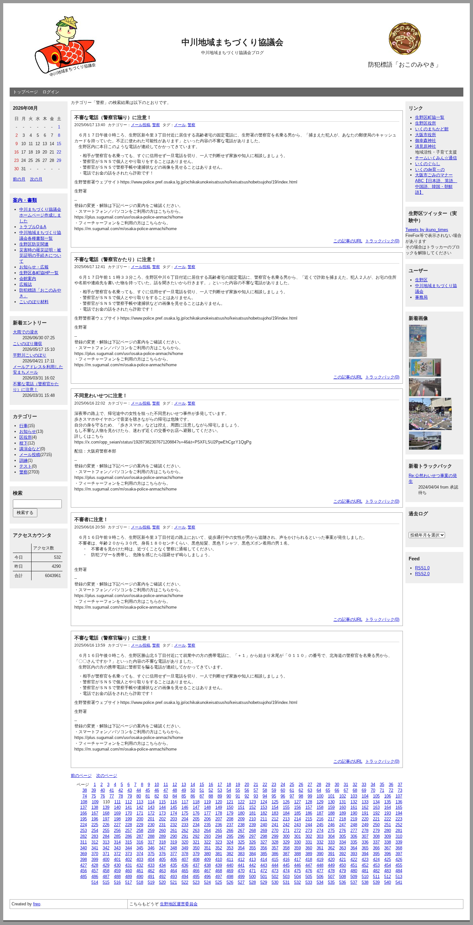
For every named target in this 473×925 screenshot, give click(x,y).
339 (398, 842)
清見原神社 (425, 146)
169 (117, 813)
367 (387, 848)
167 (94, 813)
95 (274, 796)
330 (297, 842)
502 (275, 876)
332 (320, 842)
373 (128, 853)
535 (331, 882)
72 (391, 790)
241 (275, 824)
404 (151, 859)
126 (286, 801)
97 (292, 796)
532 (297, 882)
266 (230, 830)
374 (139, 853)
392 (342, 853)
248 (353, 824)
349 (184, 848)
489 (128, 876)
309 (387, 836)
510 (365, 876)
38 (84, 790)
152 (252, 807)
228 (128, 824)
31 (346, 784)
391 (331, 853)
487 (106, 876)
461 (139, 870)
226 (106, 824)
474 (286, 870)
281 (398, 830)
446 (297, 865)
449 (331, 865)
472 (263, 870)
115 (162, 801)
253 (83, 830)
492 (162, 876)
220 (365, 819)
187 (320, 813)
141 (128, 807)
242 (286, 824)
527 (241, 882)
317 (151, 842)
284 (106, 836)
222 (387, 819)
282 (83, 836)
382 (230, 853)
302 (308, 836)
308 (376, 836)
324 (230, 842)
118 (196, 801)
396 (387, 853)
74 (84, 796)
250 (376, 824)
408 (196, 859)
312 (94, 842)
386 (275, 853)
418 (308, 859)
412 (241, 859)
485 (83, 876)
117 (184, 801)
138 (94, 807)
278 (365, 830)
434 (162, 865)
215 (308, 819)
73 (400, 790)
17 (220, 784)
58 (265, 790)
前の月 (19, 179)
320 (184, 842)
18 (229, 784)
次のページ (106, 775)
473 (275, 870)
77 (111, 796)
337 (376, 842)
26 (301, 784)
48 (174, 790)
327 (263, 842)
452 (365, 865)
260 (162, 830)
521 (173, 882)
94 (265, 796)
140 (117, 807)
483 (387, 870)
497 (218, 876)
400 (106, 859)
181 (252, 813)
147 (196, 807)
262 (184, 830)
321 (196, 842)
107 (398, 796)
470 (241, 870)
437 (196, 865)
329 (286, 842)
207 (218, 819)
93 (256, 796)
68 (355, 790)
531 (286, 882)
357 (275, 848)
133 (365, 801)
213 (286, 819)
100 (320, 796)
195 (83, 819)
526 (230, 882)
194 (398, 813)
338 (387, 842)
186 (308, 813)
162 (365, 807)
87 (201, 796)
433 (151, 865)
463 (162, 870)
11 (165, 784)
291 (184, 836)
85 (183, 796)
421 (342, 859)
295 (230, 836)
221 (376, 819)
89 (220, 796)
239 (252, 824)
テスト (25, 466)
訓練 (23, 460)
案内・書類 (25, 200)
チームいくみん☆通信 (436, 157)
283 (94, 836)
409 (207, 859)
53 (220, 790)
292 (196, 836)
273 (308, 830)
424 (376, 859)
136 (398, 801)
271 (286, 830)
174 (173, 813)
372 (117, 853)
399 (94, 859)
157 (308, 807)
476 (308, 870)
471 (252, 870)
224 (83, 824)
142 (139, 807)
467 (207, 870)
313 (106, 842)
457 (94, 870)
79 (129, 796)
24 (283, 784)
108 (83, 801)
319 (173, 842)
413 (252, 859)
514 (94, 882)
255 (106, 830)
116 (173, 801)
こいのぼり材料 (34, 301)
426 (398, 859)
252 (398, 824)
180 (241, 813)
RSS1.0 (422, 567)
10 (156, 784)
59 (274, 790)
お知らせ (27, 431)
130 (331, 801)
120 (218, 801)
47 (165, 790)
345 (139, 848)
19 (238, 784)
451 (353, 865)
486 (94, 876)
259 (151, 830)
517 (128, 882)
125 (275, 801)
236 (218, 824)
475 (297, 870)
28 (319, 784)
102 (342, 796)
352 (218, 848)
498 (230, 876)
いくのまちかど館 (432, 128)
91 (238, 796)
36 (391, 784)
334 (342, 842)
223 (398, 819)
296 (241, 836)
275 (331, 830)
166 (83, 813)
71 (382, 790)
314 (117, 842)
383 (241, 853)
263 (196, 830)
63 (310, 790)
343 (117, 848)
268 (252, 830)
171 (139, 813)
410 (218, 859)
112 (128, 801)
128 (308, 801)
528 (252, 882)
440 (230, 865)
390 (320, 853)
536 (342, 882)
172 (151, 813)
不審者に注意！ (91, 519)
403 (139, 859)
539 (376, 882)
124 (263, 801)
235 (207, 824)
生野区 (421, 279)
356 (263, 848)
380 (207, 853)
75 (93, 796)
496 (207, 876)
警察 (23, 472)
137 (83, 807)
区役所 (25, 437)
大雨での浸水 (25, 332)
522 (184, 882)
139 (106, 807)
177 (207, 813)
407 (184, 859)
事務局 (421, 297)
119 (207, 801)
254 (94, 830)
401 (117, 859)
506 (320, 876)
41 (111, 790)
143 (151, 807)
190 (353, 813)
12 (174, 784)
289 (162, 836)
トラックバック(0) (382, 240)
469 (230, 870)
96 (283, 796)
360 (308, 848)
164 (387, 807)
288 (151, 836)
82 (156, 796)
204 (184, 819)
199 (128, 819)
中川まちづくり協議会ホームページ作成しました (40, 215)
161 (353, 807)
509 (353, 876)
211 (263, 819)
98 (301, 796)
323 (218, 842)
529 (263, 882)
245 (320, 824)
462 (151, 870)
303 (320, 836)
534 (320, 882)
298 (263, 836)
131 (342, 801)
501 (263, 876)
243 (297, 824)
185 (297, 813)
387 (286, 853)
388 (297, 853)
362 (331, 848)
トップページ (25, 91)
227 (117, 824)
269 (263, 830)
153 (263, 807)
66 (337, 790)
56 (247, 790)
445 (286, 865)
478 (331, 870)
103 (353, 796)
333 (331, 842)
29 (328, 784)
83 (165, 796)
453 (376, 865)
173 (162, 813)
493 (173, 876)
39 (93, 790)
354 (241, 848)
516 (117, 882)
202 (162, 819)
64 (319, 790)
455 (398, 865)
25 (292, 784)
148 (207, 807)
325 (241, 842)
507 (331, 876)
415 (275, 859)
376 (162, 853)
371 (106, 853)
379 (196, 853)
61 (292, 790)
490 (139, 876)
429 (106, 865)
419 (320, 859)
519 (151, 882)
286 (128, 836)
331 (308, 842)
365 (365, 848)
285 (117, 836)
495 (196, 876)
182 (263, 813)
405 (162, 859)
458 (106, 870)
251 (387, 824)
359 (297, 848)
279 (376, 830)
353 (230, 848)
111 (117, 801)
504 (297, 876)
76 (102, 796)
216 (320, 819)
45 (147, 790)
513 (398, 876)
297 (252, 836)
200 (139, 819)
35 (382, 784)
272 (297, 830)
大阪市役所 (425, 134)
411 (230, 859)
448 (320, 865)
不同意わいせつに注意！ (100, 395)
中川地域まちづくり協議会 (232, 42)
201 (151, 819)
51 (201, 790)
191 (365, 813)
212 (275, 819)
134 (376, 801)
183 (275, 813)
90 (229, 796)
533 (308, 882)
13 (183, 784)
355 (252, 848)
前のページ (81, 775)
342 (106, 848)
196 (94, 819)
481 (365, 870)
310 (398, 836)
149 (218, 807)
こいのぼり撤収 (27, 343)
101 (331, 796)
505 (308, 876)
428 (94, 865)
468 (218, 870)
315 (128, 842)
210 (252, 819)
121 (230, 801)
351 (207, 848)
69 (364, 790)
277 (353, 830)
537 (353, 882)
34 (373, 784)
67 (346, 790)
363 (342, 848)
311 (83, 842)
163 (376, 807)
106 (387, 796)
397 (398, 853)
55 (238, 790)
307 (365, 836)
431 (128, 865)
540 (387, 882)
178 (218, 813)
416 (286, 859)
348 (173, 848)
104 (365, 796)
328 (275, 842)
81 (147, 796)
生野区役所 (425, 123)
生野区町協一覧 (429, 117)
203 (173, 819)
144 (162, 807)
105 (376, 796)
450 (342, 865)
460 (128, 870)
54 (229, 790)
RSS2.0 (422, 573)
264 (207, 830)
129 (320, 801)
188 (331, 813)
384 (252, 853)
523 (196, 882)
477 (320, 870)
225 (94, 824)
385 (263, 853)
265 (218, 830)
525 (218, 882)
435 (173, 865)
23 (274, 784)
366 (376, 848)
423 (365, 859)
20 (247, 784)
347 (162, 848)
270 (275, 830)
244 (308, 824)
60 (283, 790)
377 (173, 853)
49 (183, 790)
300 (286, 836)
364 (353, 848)
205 (196, 819)
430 (117, 865)
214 (297, 819)
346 (151, 848)
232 (173, 824)
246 (331, 824)
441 (241, 865)
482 (376, 870)
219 (353, 819)
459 (117, 870)
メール (180, 125)
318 (162, 842)
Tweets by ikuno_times (426, 229)
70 (373, 790)
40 (102, 790)
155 (286, 807)
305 (342, 836)
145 (173, 807)
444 (275, 865)
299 (275, 836)
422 (353, 859)
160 (342, 807)
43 (129, 790)
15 (201, 784)
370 (94, 853)
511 (376, 876)
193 (387, 813)
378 (184, 853)
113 (139, 801)
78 (120, 796)
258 (139, 830)
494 (184, 876)
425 (387, 859)
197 (106, 819)
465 (184, 870)
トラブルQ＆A (32, 226)
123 (252, 801)
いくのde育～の (430, 169)
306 (353, 836)
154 (275, 807)
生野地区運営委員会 (179, 904)
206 (207, 819)
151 (241, 807)
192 (376, 813)
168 (106, 813)
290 (173, 836)
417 (297, 859)
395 (376, 853)
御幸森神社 (425, 140)
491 (151, 876)
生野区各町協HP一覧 (39, 272)
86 (192, 796)
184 (286, 813)
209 (241, 819)
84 (174, 796)
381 (218, 853)
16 (211, 784)
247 (342, 824)
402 (128, 859)
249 (365, 824)
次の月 (36, 179)
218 (342, 819)
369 (83, 853)
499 (241, 876)
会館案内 (27, 278)
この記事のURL (347, 240)
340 (83, 848)
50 (192, 790)
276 (342, 830)
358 (286, 848)
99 (310, 796)
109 (95, 801)
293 (207, 836)
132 (353, 801)
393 (353, 853)
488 (117, 876)
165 (398, 807)
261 (173, 830)
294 (218, 836)
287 (139, 836)
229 (139, 824)
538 (365, 882)
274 (320, 830)
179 (230, 813)
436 (184, 865)
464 (173, 870)
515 (106, 882)
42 (120, 790)
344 (128, 848)
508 (342, 876)
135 (387, 801)
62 (301, 790)
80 (138, 796)
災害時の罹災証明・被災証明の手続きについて (40, 256)
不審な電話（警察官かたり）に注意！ (115, 259)
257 (128, 830)
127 (297, 801)
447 (308, 865)
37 (400, 784)
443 (263, 865)
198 (117, 819)
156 (297, 807)
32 (355, 784)
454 (387, 865)
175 (184, 813)
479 (342, 870)
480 (353, 870)
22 (265, 784)
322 (207, 842)
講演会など (29, 448)
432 (139, 865)
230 (151, 824)
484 (398, 870)
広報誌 (25, 284)
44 (138, 790)
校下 (23, 443)
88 (211, 796)
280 (387, 830)
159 (331, 807)
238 (241, 824)
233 (184, 824)
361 (320, 848)
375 (151, 853)
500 (252, 876)
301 (297, 836)
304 (331, 836)
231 (162, 824)
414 (263, 859)
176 (196, 813)
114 (151, 801)
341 (94, 848)
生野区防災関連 (34, 244)
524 (207, 882)
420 (331, 859)
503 (286, 876)
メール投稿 (29, 454)
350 (196, 848)
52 (211, 790)
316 (139, 842)
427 (83, 865)
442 (252, 865)
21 (256, 784)
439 (218, 865)
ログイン (50, 91)
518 (139, 882)
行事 (23, 425)
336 (365, 842)
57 (256, 790)
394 (365, 853)
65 (328, 790)
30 (337, 784)
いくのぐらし (427, 163)
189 (342, 813)
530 (275, 882)
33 (364, 784)
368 (398, 848)
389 (308, 853)
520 (162, 882)
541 (398, 882)
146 (184, 807)
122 (241, 801)
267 (241, 830)
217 (331, 819)
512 (387, 876)
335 (353, 842)
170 (128, 813)
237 (230, 824)
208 (230, 819)
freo (36, 904)
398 (83, 859)
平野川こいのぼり (29, 355)
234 (196, 824)
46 (156, 790)
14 (192, 784)
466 (196, 870)
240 (263, 824)
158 (320, 807)
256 (117, 830)
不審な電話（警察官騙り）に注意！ (113, 117)
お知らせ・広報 (34, 267)
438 (207, 865)
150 (230, 807)
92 (247, 796)
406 (173, 859)
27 (310, 784)
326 (252, 842)
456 (83, 870)
